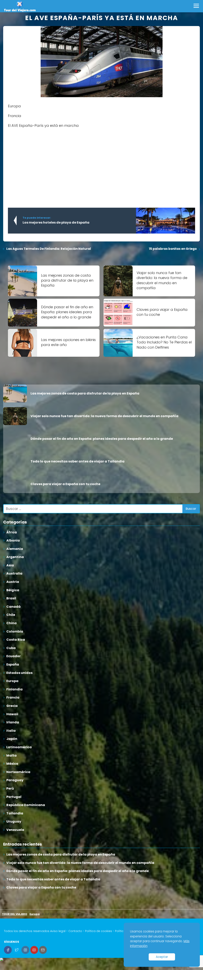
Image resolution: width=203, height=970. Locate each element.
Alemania (14, 549)
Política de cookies (98, 931)
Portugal (13, 797)
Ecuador (13, 656)
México (12, 763)
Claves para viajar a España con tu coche (41, 887)
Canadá (13, 606)
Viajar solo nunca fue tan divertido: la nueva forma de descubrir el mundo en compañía (80, 862)
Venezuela (15, 830)
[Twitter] (16, 950)
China (11, 623)
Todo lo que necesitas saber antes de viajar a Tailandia (53, 879)
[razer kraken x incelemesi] (101, 959)
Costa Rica (15, 639)
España (12, 664)
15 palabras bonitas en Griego (173, 249)
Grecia (12, 706)
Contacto (75, 931)
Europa (12, 681)
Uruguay (13, 821)
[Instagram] (25, 950)
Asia (10, 565)
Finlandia (14, 689)
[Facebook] (8, 950)
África (11, 532)
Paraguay (14, 780)
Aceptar (162, 957)
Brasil (11, 598)
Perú (10, 788)
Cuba (11, 648)
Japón (11, 738)
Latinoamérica (19, 747)
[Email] (43, 950)
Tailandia (14, 813)
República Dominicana (25, 805)
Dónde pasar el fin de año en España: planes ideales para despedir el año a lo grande (77, 871)
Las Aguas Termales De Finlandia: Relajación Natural (48, 249)
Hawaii (12, 714)
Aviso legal (57, 931)
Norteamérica (18, 772)
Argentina (15, 557)
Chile (10, 614)
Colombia (14, 631)
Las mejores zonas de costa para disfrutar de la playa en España (60, 854)
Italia (11, 730)
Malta (11, 755)
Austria (12, 581)
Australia (14, 573)
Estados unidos (19, 673)
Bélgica (12, 590)
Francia (12, 697)
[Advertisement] (101, 160)
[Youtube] (34, 950)
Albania (13, 540)
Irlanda (12, 722)
